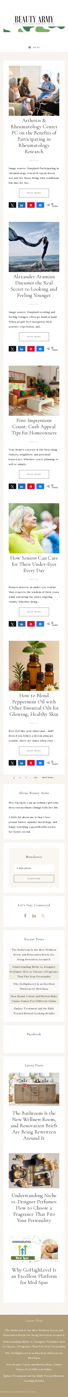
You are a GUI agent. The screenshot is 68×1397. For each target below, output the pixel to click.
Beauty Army (34, 21)
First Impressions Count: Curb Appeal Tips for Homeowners (34, 426)
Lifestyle (34, 161)
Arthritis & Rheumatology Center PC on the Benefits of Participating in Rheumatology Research (34, 136)
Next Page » (48, 777)
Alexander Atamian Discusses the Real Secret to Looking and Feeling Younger (34, 285)
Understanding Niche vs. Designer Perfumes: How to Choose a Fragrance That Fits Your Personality (34, 971)
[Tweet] (12, 205)
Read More (34, 193)
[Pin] (31, 205)
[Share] (21, 205)
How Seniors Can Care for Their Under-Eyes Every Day (34, 564)
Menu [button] (36, 47)
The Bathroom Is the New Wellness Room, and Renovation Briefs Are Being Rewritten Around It (34, 954)
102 (35, 777)
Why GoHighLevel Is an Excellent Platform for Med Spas (34, 1276)
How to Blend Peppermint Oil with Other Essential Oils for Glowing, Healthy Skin (34, 704)
